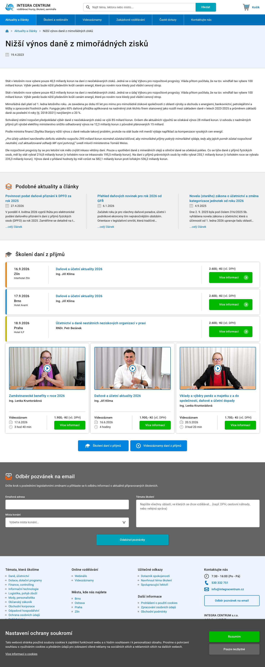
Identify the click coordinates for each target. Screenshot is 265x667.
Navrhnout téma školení (156, 580)
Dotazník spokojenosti (155, 576)
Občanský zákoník (20, 602)
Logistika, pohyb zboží (22, 593)
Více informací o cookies (21, 654)
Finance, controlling (21, 584)
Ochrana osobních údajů (24, 615)
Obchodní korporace (21, 606)
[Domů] (7, 31)
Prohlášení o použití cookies (159, 603)
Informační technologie (23, 589)
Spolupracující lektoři (154, 584)
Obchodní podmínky (154, 611)
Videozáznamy (84, 580)
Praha (78, 607)
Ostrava (80, 603)
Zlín (77, 611)
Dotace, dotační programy (25, 580)
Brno (78, 598)
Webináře (81, 576)
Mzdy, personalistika (21, 597)
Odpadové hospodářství (23, 610)
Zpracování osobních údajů (158, 607)
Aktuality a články (25, 31)
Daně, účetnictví (18, 576)
